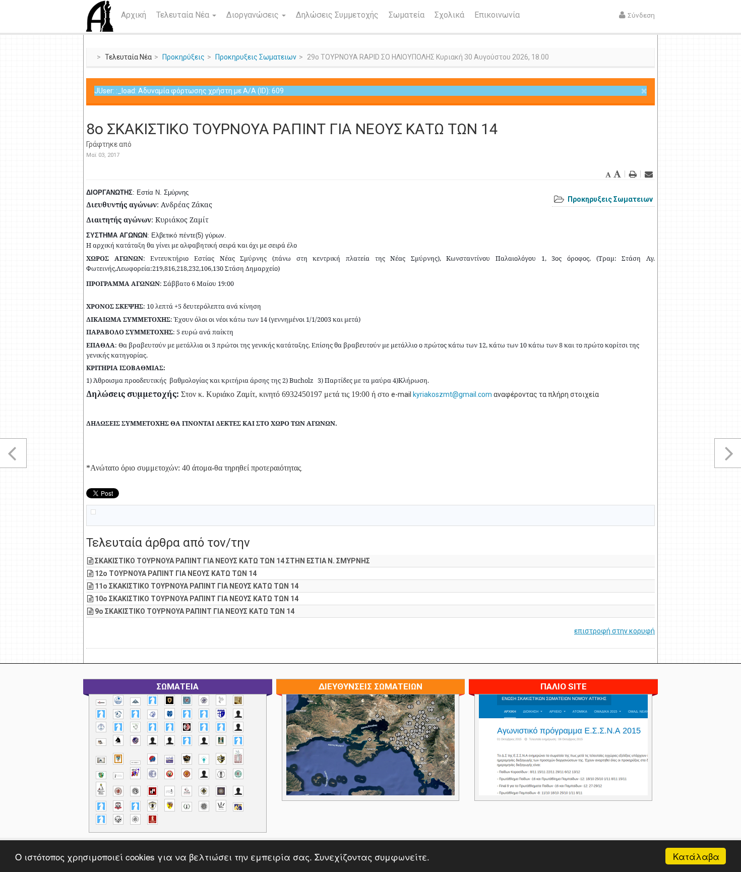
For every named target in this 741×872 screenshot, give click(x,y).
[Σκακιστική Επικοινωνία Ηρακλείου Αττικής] (221, 805)
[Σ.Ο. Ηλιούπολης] (135, 791)
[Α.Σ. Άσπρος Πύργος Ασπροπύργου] (169, 727)
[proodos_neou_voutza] (118, 700)
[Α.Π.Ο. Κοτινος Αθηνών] (135, 727)
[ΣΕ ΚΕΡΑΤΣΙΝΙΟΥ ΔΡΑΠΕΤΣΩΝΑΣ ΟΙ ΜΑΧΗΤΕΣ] (204, 806)
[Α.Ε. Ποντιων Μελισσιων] (152, 700)
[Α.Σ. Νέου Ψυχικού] (187, 727)
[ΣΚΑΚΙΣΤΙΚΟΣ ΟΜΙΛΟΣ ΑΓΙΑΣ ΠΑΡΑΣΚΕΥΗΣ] (101, 819)
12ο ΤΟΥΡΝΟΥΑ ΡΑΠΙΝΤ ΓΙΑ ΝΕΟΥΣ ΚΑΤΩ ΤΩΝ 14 (176, 573)
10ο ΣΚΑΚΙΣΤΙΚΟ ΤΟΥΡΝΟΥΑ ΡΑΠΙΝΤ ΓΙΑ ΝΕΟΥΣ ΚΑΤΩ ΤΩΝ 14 (196, 599)
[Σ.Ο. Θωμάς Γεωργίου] (152, 791)
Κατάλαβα (696, 856)
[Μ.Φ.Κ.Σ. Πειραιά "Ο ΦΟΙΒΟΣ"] (169, 760)
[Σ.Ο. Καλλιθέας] (169, 791)
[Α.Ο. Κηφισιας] (135, 714)
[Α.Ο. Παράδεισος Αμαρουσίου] (204, 714)
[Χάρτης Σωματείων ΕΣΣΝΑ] (394, 756)
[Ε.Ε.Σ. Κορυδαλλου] (238, 740)
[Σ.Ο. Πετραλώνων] (118, 805)
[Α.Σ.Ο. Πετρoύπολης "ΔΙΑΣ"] (101, 742)
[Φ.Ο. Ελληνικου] (152, 819)
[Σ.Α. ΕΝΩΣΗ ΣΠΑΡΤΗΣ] (187, 774)
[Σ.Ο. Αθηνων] (101, 789)
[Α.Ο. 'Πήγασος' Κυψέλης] (221, 700)
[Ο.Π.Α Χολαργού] (204, 759)
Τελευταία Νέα (183, 15)
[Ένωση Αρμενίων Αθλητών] (152, 759)
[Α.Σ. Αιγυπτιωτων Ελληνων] (152, 727)
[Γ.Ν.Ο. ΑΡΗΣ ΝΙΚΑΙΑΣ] (204, 740)
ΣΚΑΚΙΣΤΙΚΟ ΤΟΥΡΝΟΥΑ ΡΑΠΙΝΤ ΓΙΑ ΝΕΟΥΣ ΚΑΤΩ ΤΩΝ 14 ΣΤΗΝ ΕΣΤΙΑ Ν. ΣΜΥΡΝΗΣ (232, 561)
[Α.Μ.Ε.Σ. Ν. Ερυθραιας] (204, 700)
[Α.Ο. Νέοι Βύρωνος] (169, 713)
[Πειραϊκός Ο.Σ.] (152, 774)
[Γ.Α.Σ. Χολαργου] (187, 740)
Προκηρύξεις (183, 57)
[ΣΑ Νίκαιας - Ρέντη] (187, 806)
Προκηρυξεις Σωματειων (255, 57)
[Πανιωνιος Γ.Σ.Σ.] (135, 773)
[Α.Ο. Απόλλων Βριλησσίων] (238, 700)
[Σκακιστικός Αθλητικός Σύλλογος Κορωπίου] (238, 806)
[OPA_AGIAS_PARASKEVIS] (101, 703)
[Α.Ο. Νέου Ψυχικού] (187, 714)
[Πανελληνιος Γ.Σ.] (118, 775)
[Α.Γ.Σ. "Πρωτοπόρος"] (135, 701)
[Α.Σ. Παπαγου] (204, 727)
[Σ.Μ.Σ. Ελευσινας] (221, 774)
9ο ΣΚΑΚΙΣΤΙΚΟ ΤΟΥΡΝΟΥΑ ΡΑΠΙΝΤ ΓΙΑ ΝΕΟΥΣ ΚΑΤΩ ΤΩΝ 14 (194, 611)
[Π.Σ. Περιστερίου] (238, 756)
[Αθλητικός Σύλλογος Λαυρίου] (118, 740)
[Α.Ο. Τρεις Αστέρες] (238, 714)
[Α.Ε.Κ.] (169, 700)
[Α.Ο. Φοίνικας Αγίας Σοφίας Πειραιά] (101, 727)
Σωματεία (406, 15)
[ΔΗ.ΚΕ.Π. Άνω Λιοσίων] (221, 740)
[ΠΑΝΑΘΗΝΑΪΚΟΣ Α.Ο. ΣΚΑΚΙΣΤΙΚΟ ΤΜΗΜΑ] (101, 775)
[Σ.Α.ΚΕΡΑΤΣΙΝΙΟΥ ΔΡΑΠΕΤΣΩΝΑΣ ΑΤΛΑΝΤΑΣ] (204, 774)
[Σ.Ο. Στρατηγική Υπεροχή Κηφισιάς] (135, 806)
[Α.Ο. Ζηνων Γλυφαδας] (118, 714)
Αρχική (133, 15)
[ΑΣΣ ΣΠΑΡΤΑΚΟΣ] (169, 740)
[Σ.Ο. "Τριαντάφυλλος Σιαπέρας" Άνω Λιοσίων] (238, 774)
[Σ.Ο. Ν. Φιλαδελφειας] (204, 791)
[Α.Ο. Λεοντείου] (152, 714)
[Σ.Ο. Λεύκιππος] (187, 791)
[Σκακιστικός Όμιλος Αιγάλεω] (118, 819)
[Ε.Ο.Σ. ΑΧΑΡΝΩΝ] (118, 759)
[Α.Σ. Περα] (221, 727)
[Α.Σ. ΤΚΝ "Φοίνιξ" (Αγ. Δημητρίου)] (238, 727)
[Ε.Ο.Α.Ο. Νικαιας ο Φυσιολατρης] (101, 760)
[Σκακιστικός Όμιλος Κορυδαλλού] (135, 819)
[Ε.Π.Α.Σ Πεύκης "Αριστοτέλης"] (135, 763)
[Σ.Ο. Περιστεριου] (101, 806)
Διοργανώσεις (253, 15)
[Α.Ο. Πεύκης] (221, 713)
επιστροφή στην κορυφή (614, 631)
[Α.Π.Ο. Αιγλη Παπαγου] (118, 727)
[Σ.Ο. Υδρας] (152, 805)
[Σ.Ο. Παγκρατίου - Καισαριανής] (221, 791)
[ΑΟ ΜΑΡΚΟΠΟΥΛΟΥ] (135, 740)
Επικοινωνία (497, 15)
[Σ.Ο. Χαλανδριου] (169, 805)
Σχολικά (449, 15)
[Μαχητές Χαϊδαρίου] (187, 759)
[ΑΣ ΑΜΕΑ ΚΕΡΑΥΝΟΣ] (152, 740)
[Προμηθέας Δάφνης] (169, 774)
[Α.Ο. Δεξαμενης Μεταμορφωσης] (101, 714)
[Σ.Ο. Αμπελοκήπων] (118, 791)
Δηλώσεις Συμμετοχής (337, 15)
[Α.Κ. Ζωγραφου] (187, 700)
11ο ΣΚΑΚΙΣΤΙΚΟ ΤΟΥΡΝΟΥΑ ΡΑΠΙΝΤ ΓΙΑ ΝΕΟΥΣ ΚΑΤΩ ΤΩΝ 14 (196, 586)
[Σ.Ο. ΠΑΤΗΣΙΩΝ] (238, 791)
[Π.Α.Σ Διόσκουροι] (221, 759)
